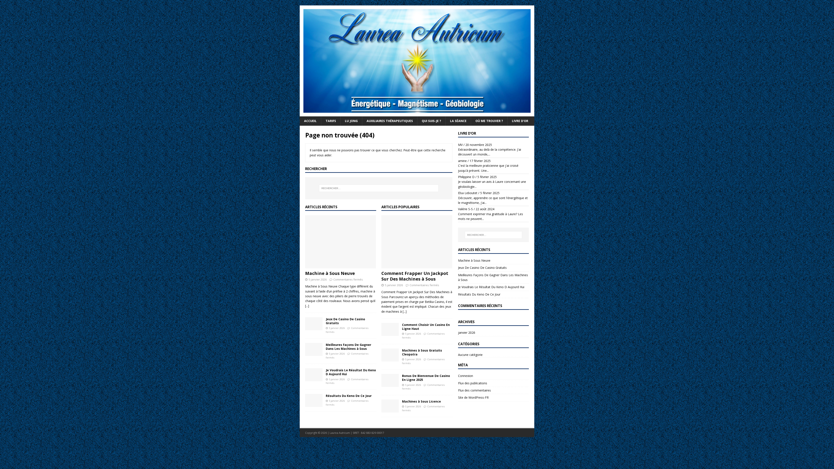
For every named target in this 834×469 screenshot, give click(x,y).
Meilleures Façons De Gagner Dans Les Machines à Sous (348, 347)
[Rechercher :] (379, 188)
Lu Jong (351, 121)
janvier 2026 (466, 332)
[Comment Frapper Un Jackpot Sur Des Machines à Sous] (416, 241)
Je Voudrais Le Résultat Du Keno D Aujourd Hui (351, 372)
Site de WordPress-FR (473, 397)
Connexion (465, 376)
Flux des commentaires (474, 390)
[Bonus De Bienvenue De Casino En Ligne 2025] (390, 380)
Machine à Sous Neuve (330, 273)
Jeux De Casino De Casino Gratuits (345, 321)
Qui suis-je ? (431, 121)
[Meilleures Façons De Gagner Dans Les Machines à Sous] (314, 349)
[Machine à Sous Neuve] (340, 241)
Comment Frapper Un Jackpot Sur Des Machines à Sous (414, 276)
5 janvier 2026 (318, 279)
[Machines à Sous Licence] (390, 406)
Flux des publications (472, 383)
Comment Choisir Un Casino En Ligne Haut (426, 327)
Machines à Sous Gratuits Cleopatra (422, 352)
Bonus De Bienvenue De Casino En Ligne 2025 (426, 378)
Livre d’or (520, 121)
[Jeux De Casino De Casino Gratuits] (314, 323)
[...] (307, 306)
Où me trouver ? (489, 121)
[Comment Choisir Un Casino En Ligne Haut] (390, 329)
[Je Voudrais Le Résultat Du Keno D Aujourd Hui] (314, 374)
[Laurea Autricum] (417, 114)
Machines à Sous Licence (421, 401)
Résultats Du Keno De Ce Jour (349, 396)
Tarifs (331, 121)
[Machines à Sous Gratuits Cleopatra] (390, 355)
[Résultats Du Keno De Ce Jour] (314, 400)
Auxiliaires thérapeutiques (390, 121)
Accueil (310, 121)
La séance (458, 121)
